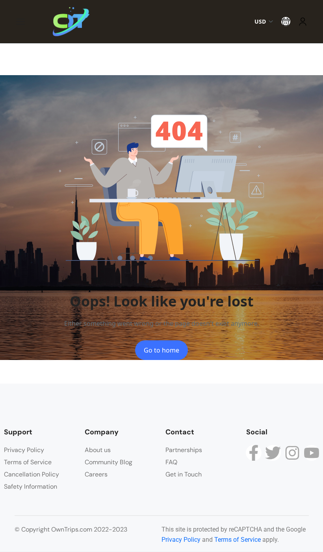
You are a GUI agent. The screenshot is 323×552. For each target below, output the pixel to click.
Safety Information (30, 486)
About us (98, 450)
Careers (96, 474)
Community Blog (108, 462)
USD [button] (260, 21)
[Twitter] (273, 453)
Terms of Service (28, 462)
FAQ (171, 462)
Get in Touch (183, 474)
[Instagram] (292, 453)
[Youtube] (311, 453)
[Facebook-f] (254, 453)
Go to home (161, 350)
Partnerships (183, 450)
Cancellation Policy (31, 474)
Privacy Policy (24, 450)
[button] (285, 21)
